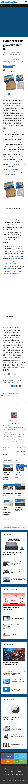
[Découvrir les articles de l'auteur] (14, 415)
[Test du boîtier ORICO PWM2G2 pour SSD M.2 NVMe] (6, 571)
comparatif (11, 380)
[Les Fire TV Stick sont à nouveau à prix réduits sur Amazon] (6, 744)
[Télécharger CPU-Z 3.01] (6, 626)
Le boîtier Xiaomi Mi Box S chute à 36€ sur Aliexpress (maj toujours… (17, 736)
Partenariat (6, 774)
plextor (13, 382)
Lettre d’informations (17, 774)
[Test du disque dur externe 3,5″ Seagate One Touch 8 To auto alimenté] (14, 544)
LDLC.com (17, 172)
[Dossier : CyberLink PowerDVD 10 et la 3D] (20, 467)
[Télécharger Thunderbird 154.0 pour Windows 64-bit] (6, 618)
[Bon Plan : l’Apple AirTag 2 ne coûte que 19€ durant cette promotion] (14, 709)
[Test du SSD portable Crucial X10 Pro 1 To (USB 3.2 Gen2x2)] (6, 563)
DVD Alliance (11, 169)
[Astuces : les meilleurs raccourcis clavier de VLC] (14, 654)
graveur (19, 380)
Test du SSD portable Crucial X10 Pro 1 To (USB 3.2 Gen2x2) (18, 563)
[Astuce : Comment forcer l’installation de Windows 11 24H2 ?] (6, 681)
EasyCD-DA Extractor (10, 274)
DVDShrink (6, 269)
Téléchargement (17, 259)
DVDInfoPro (7, 271)
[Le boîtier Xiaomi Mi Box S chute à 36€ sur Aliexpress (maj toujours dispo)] (6, 736)
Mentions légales (9, 771)
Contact (19, 768)
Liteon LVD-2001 (12, 367)
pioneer (9, 382)
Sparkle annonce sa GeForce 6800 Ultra (20, 453)
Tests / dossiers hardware (8, 67)
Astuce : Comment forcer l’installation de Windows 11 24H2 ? (17, 681)
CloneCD (6, 266)
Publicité (19, 771)
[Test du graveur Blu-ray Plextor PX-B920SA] (20, 486)
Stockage (5, 65)
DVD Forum (17, 164)
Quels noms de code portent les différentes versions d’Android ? (18, 673)
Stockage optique (11, 65)
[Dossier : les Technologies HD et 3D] (8, 486)
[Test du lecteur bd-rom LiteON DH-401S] (20, 502)
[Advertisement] (14, 22)
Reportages (7, 465)
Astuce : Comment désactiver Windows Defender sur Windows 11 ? (17, 689)
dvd (15, 380)
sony (17, 382)
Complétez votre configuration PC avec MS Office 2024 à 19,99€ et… (17, 728)
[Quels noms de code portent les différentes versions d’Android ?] (6, 673)
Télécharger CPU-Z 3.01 (17, 624)
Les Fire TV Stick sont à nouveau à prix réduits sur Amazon (17, 744)
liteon (5, 382)
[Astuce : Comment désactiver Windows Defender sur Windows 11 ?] (6, 689)
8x (7, 380)
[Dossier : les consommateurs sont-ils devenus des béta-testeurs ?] (8, 467)
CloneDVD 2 (16, 264)
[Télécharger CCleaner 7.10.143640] (6, 634)
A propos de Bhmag (9, 768)
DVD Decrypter (17, 271)
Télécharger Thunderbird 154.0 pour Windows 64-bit (17, 617)
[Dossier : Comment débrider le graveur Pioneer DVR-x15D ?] (8, 502)
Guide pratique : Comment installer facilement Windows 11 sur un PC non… (18, 579)
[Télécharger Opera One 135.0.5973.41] (14, 599)
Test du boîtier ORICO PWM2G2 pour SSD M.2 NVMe (16, 571)
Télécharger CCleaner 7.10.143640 (16, 633)
